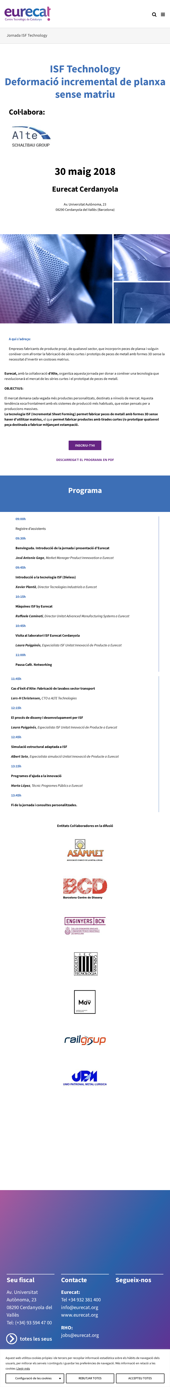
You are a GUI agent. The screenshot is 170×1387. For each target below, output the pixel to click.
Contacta (70, 1328)
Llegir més (23, 1368)
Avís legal (84, 1328)
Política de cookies (135, 1328)
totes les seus (36, 1293)
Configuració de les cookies (33, 1378)
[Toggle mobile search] (154, 14)
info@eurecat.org (79, 1262)
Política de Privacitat (107, 1328)
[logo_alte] (31, 126)
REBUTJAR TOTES (90, 1378)
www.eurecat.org (79, 1269)
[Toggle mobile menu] (163, 14)
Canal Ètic (97, 1332)
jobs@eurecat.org (80, 1290)
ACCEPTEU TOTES (140, 1378)
